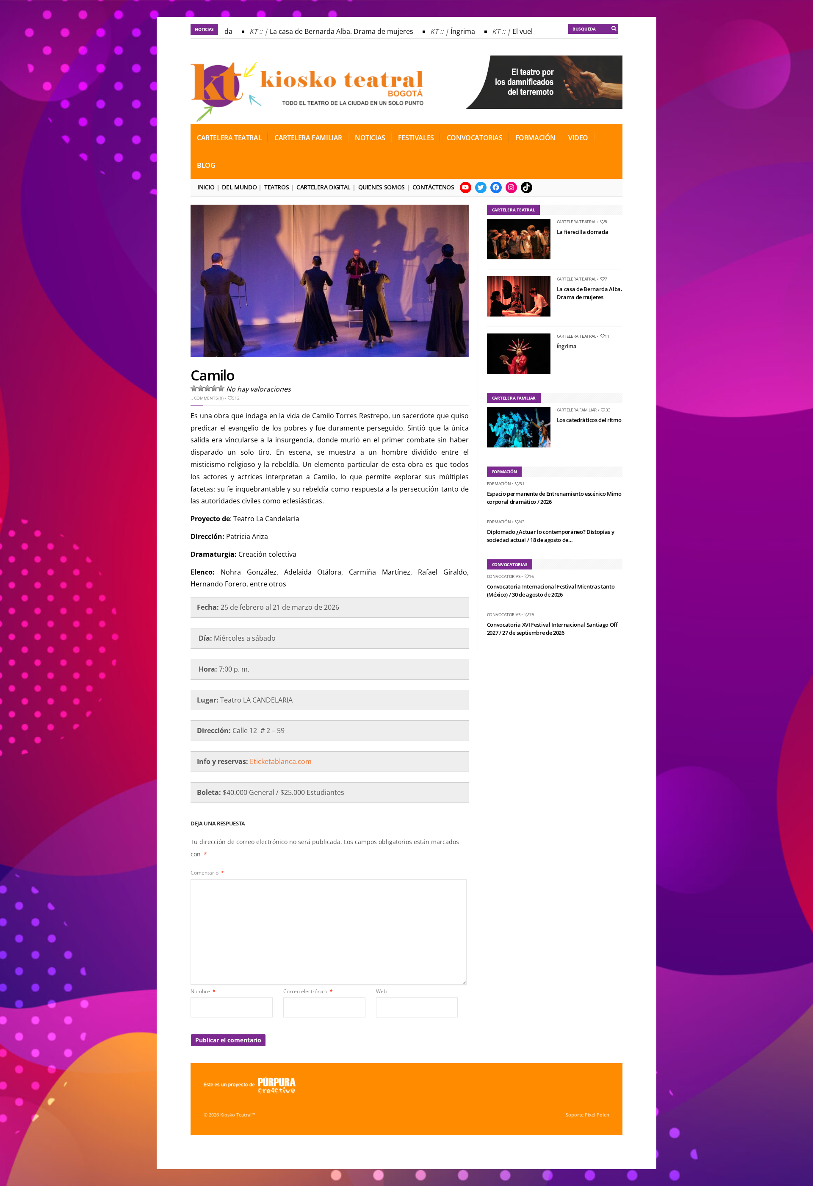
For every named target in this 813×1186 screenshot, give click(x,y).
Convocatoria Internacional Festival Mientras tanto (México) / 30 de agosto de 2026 (551, 591)
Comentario (207, 872)
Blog (206, 165)
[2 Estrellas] (200, 388)
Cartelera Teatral (229, 137)
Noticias (370, 137)
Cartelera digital (323, 187)
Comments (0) (208, 398)
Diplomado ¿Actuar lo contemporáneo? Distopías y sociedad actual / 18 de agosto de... (550, 536)
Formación (535, 137)
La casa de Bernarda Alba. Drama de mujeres (328, 31)
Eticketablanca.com (281, 761)
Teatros (276, 187)
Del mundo (239, 187)
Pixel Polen (597, 1115)
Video (578, 137)
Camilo (212, 375)
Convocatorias (475, 137)
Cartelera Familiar (308, 137)
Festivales (416, 137)
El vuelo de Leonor (528, 31)
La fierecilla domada (582, 232)
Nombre (203, 991)
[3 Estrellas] (207, 388)
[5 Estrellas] (221, 388)
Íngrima (449, 31)
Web (381, 991)
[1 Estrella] (194, 388)
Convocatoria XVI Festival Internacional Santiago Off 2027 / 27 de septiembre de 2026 (552, 629)
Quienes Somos (381, 187)
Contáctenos (433, 187)
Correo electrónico (308, 991)
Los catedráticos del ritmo (589, 420)
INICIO (206, 187)
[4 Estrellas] (214, 388)
